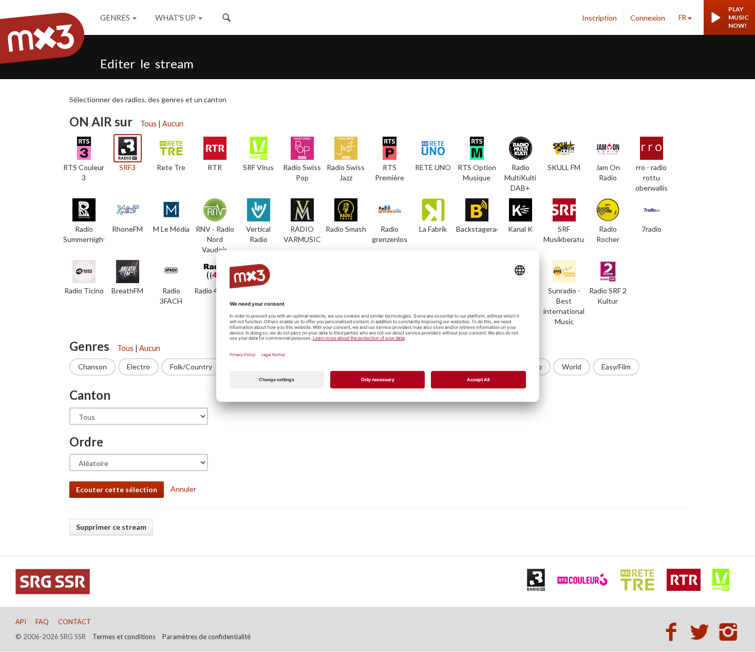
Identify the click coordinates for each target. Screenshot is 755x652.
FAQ (42, 622)
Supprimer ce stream (111, 527)
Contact (74, 622)
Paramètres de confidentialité (206, 636)
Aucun (172, 123)
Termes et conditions (124, 636)
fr (682, 17)
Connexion (647, 17)
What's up (175, 17)
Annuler (183, 489)
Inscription (599, 17)
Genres (115, 17)
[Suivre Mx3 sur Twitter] (702, 631)
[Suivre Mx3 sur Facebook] (673, 631)
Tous (148, 123)
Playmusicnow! (738, 17)
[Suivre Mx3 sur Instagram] (729, 631)
